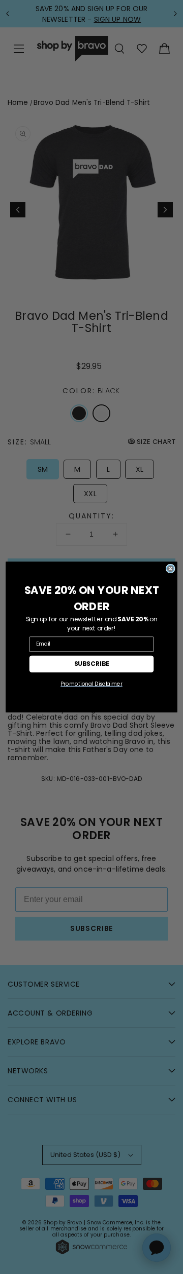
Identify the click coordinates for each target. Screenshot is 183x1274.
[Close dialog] (170, 569)
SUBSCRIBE (91, 663)
